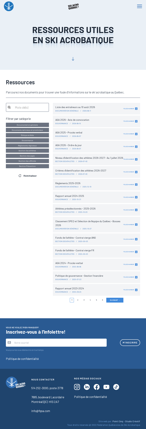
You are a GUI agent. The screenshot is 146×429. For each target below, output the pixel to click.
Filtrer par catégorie (18, 118)
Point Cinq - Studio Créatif (126, 421)
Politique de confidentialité (22, 358)
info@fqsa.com (40, 411)
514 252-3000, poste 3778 (47, 388)
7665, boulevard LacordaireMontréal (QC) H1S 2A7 (47, 399)
